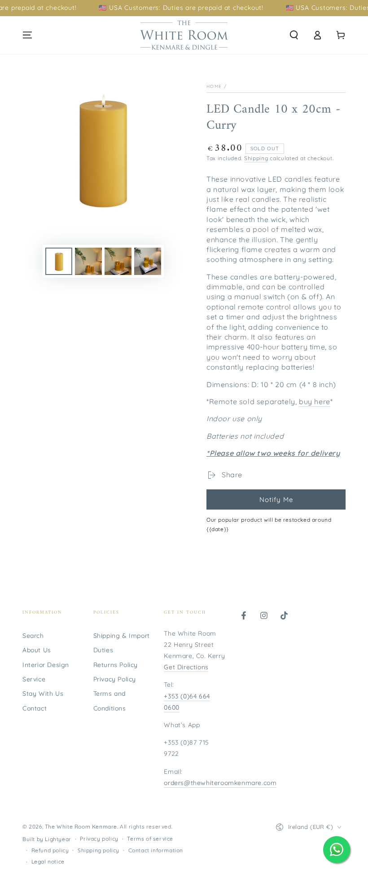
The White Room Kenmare (81, 826)
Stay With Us (42, 693)
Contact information (155, 850)
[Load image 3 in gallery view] (118, 261)
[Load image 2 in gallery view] (88, 261)
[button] (294, 35)
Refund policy (50, 850)
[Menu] (27, 35)
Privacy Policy (114, 679)
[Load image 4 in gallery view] (147, 261)
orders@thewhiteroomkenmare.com (220, 783)
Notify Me (276, 499)
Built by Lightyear (46, 839)
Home (214, 86)
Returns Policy (115, 665)
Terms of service (150, 838)
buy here (314, 401)
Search (33, 636)
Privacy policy (99, 838)
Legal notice (48, 861)
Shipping (256, 158)
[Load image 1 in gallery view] (58, 261)
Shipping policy (98, 850)
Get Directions (186, 667)
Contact (34, 708)
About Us (36, 650)
